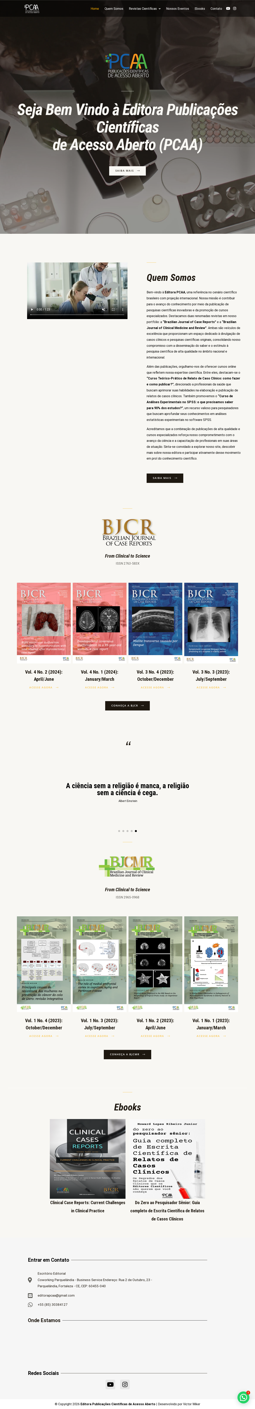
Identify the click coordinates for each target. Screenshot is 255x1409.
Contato (216, 9)
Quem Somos (114, 9)
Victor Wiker (191, 1404)
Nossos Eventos (177, 9)
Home (95, 9)
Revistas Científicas (143, 9)
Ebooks (200, 9)
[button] (119, 831)
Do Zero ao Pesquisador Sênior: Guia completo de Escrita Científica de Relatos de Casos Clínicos (167, 1210)
